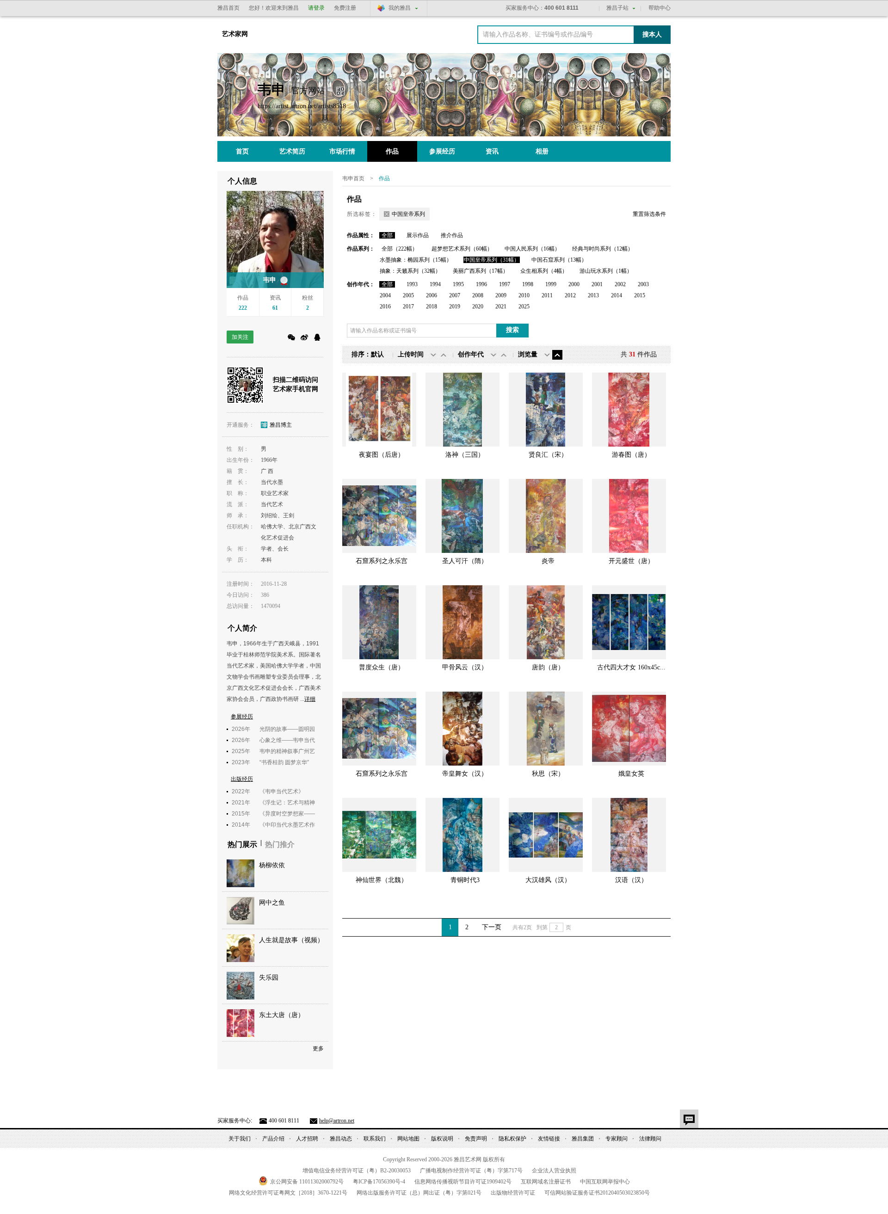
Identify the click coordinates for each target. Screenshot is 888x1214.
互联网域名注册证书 (546, 1181)
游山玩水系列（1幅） (606, 271)
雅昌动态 (341, 1138)
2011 (547, 295)
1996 (481, 284)
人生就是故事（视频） (291, 940)
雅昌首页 (228, 8)
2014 (616, 295)
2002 (620, 284)
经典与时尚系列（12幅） (602, 248)
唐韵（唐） (548, 667)
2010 (524, 295)
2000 (574, 284)
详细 (309, 699)
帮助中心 (659, 8)
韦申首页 (353, 178)
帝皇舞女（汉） (464, 773)
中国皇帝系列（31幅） (491, 260)
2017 (408, 306)
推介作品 (452, 235)
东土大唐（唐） (281, 1015)
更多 (318, 1048)
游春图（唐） (631, 454)
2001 (597, 284)
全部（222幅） (400, 248)
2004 (385, 295)
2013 (593, 295)
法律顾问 (650, 1138)
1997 (504, 284)
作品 (392, 151)
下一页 (491, 927)
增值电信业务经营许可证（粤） (356, 1170)
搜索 (512, 329)
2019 (454, 306)
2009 (500, 295)
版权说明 (442, 1138)
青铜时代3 (465, 880)
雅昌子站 (617, 8)
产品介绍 (273, 1138)
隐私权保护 (512, 1138)
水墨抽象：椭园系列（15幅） (416, 260)
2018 (431, 306)
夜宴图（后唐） (381, 454)
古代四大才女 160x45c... (631, 667)
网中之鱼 (272, 902)
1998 (527, 284)
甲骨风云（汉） (464, 667)
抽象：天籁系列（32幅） (410, 271)
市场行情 (342, 151)
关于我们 (239, 1138)
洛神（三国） (464, 454)
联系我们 (375, 1138)
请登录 (316, 8)
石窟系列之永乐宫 (381, 561)
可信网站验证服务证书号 (597, 1192)
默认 (377, 354)
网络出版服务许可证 (419, 1192)
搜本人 (652, 34)
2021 (500, 306)
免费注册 (345, 8)
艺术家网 (235, 34)
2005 (408, 295)
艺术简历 (292, 151)
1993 (412, 284)
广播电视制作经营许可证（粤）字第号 (471, 1170)
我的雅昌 (399, 8)
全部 (387, 235)
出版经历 (242, 779)
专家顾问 (616, 1138)
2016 (385, 306)
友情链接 (549, 1138)
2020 (477, 306)
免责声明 (476, 1138)
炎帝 (548, 561)
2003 (643, 284)
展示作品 (418, 235)
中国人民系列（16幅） (532, 248)
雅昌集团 (583, 1138)
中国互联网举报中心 (605, 1181)
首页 (242, 151)
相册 (542, 151)
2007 (454, 295)
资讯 (492, 151)
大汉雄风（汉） (548, 880)
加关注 (240, 337)
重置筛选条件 (649, 214)
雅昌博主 (281, 425)
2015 (639, 295)
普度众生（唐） (381, 667)
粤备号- (379, 1181)
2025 (524, 306)
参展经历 (442, 151)
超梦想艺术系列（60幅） (462, 248)
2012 (570, 295)
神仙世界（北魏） (381, 880)
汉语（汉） (631, 880)
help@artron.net (336, 1120)
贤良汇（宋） (548, 454)
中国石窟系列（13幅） (559, 260)
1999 (550, 284)
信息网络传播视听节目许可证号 (463, 1181)
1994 (435, 284)
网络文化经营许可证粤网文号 (288, 1192)
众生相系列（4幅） (543, 271)
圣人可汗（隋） (464, 561)
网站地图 (408, 1138)
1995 (458, 284)
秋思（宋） (548, 773)
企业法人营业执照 (554, 1170)
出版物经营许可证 (513, 1192)
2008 (477, 295)
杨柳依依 (272, 865)
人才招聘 (307, 1138)
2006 (431, 295)
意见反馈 (689, 1119)
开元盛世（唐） (631, 561)
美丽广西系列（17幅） (480, 271)
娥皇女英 (631, 773)
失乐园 (268, 977)
